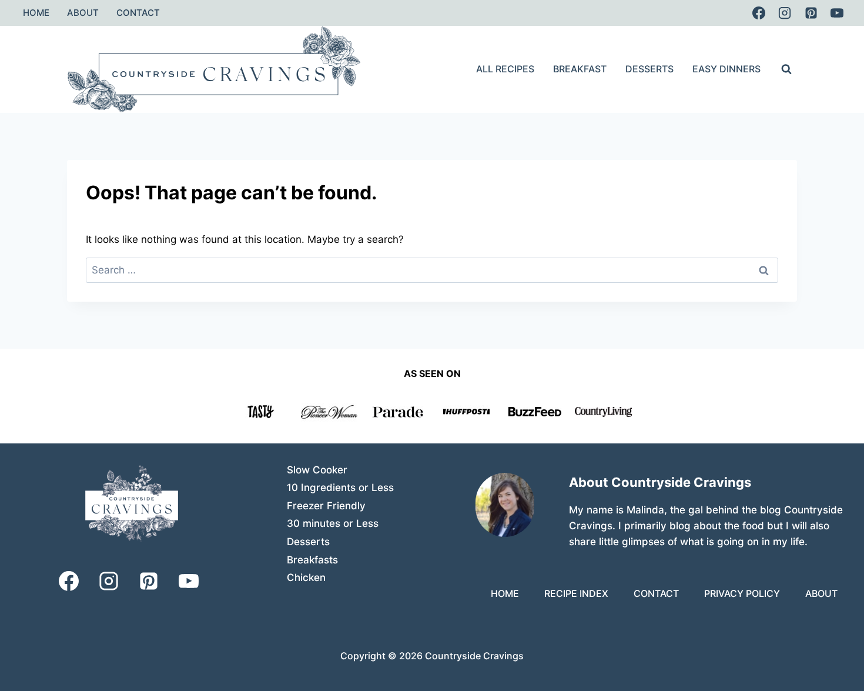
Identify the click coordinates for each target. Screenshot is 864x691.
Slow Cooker (317, 470)
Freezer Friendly (326, 506)
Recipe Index (576, 593)
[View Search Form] (786, 69)
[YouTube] (837, 13)
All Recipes (505, 69)
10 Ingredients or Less (340, 487)
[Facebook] (759, 13)
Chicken (306, 577)
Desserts (649, 69)
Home (36, 12)
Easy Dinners (726, 69)
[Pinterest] (811, 13)
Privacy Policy (742, 593)
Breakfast (580, 69)
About (83, 12)
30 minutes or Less (333, 523)
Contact (138, 12)
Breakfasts (312, 560)
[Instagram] (785, 13)
